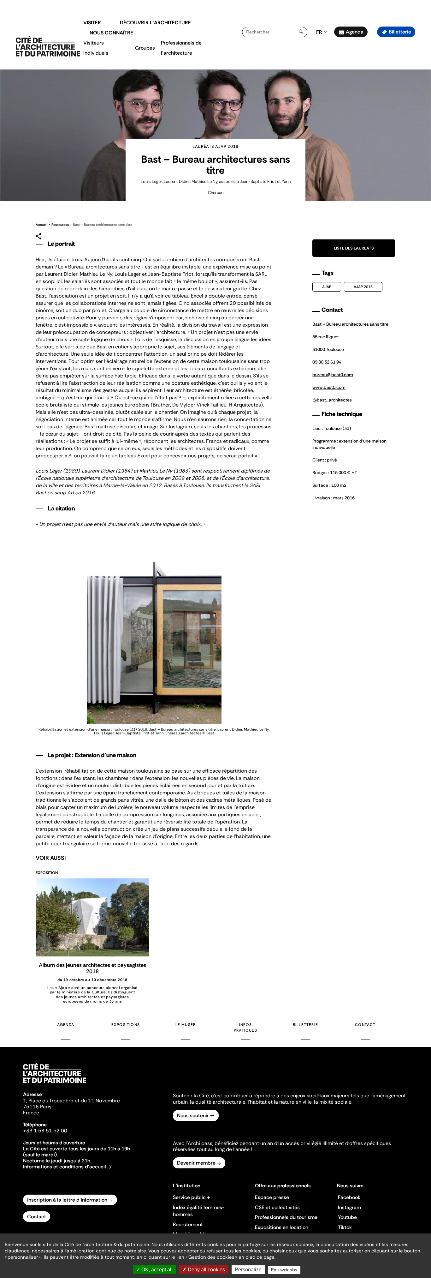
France (31, 1112)
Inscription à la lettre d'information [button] (67, 1200)
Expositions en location (281, 1227)
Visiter (92, 22)
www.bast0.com (328, 387)
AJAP (326, 286)
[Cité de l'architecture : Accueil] (54, 1084)
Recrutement (188, 1224)
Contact (365, 1024)
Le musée (185, 1024)
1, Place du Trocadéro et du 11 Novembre (71, 1100)
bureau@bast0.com (332, 374)
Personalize (248, 1269)
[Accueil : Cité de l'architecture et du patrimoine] (48, 46)
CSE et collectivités (277, 1207)
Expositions (125, 1024)
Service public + (191, 1197)
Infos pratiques (245, 1027)
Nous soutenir (193, 1115)
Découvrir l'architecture (155, 22)
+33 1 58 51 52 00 (45, 1130)
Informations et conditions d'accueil (64, 1166)
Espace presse (272, 1197)
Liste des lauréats (354, 248)
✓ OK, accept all (154, 1269)
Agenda (354, 31)
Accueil (41, 224)
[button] (421, 112)
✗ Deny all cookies (203, 1269)
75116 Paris (37, 1106)
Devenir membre (196, 1163)
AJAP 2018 (363, 286)
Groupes (145, 48)
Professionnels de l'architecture (181, 47)
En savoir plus (284, 1270)
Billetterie (400, 31)
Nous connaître (111, 32)
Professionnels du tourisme (286, 1217)
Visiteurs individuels (95, 47)
